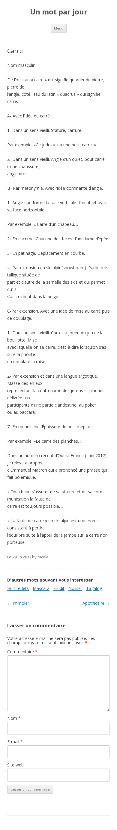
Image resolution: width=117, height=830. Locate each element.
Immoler (18, 603)
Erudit (58, 588)
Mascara (41, 588)
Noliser (75, 588)
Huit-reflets (18, 588)
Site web (15, 765)
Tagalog (94, 588)
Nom (14, 718)
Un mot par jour (58, 12)
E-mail (15, 741)
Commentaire (22, 651)
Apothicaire (96, 603)
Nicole (43, 557)
